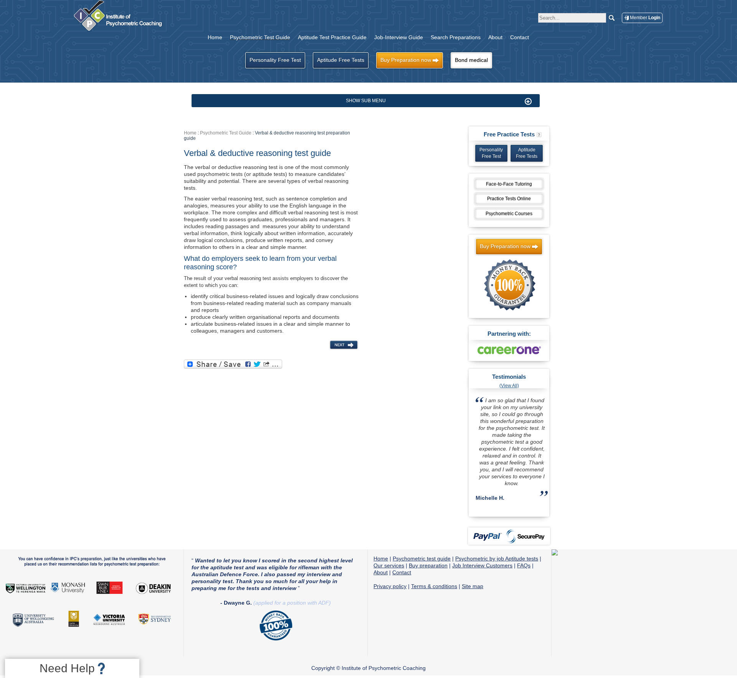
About (380, 572)
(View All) (509, 385)
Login (645, 17)
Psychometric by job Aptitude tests (496, 558)
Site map (472, 586)
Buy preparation (428, 565)
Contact (401, 572)
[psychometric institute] (120, 30)
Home (190, 133)
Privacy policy (390, 586)
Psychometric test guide (422, 558)
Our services (388, 565)
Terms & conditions (434, 586)
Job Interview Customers (482, 565)
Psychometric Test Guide (225, 133)
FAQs (523, 565)
